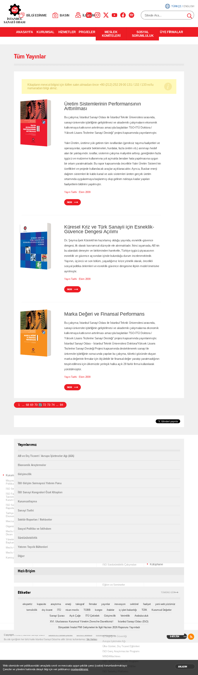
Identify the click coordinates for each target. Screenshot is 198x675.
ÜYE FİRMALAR (171, 32)
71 (40, 404)
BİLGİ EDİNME (36, 15)
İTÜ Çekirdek (92, 615)
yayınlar (105, 604)
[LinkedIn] (89, 15)
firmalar (93, 604)
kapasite (41, 604)
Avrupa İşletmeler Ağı (113, 641)
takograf (80, 604)
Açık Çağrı (75, 615)
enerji (68, 604)
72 (44, 404)
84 (61, 404)
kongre (98, 609)
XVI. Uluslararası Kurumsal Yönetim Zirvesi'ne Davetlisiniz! (81, 621)
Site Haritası (91, 639)
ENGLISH (188, 6)
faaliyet (147, 604)
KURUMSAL (45, 32)
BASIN (64, 15)
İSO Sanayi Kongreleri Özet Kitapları (40, 492)
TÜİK (144, 609)
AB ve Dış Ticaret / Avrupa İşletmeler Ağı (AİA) (46, 455)
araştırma (56, 604)
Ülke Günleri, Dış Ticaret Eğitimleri (120, 646)
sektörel (134, 604)
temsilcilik (31, 609)
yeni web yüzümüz (165, 604)
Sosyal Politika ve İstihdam (34, 528)
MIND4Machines (111, 656)
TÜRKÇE (176, 6)
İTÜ (59, 609)
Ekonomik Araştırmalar (32, 465)
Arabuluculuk (141, 615)
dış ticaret (47, 609)
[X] (106, 15)
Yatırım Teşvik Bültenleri (33, 546)
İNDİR (69, 202)
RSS (191, 637)
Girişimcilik (25, 474)
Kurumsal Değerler (161, 609)
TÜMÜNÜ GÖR (168, 592)
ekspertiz (27, 604)
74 (52, 404)
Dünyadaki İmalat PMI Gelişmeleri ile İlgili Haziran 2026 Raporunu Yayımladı (99, 627)
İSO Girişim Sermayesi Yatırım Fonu (39, 483)
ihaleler (110, 609)
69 (31, 404)
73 (48, 404)
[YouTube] (114, 15)
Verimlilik (125, 615)
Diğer (21, 556)
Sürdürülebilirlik (27, 537)
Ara (190, 16)
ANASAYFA (24, 32)
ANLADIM (182, 666)
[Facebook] (123, 15)
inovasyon (119, 604)
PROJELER (87, 32)
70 (35, 404)
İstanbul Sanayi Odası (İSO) (133, 621)
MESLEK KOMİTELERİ (111, 33)
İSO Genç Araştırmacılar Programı (120, 651)
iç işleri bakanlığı (128, 609)
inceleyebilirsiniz (79, 669)
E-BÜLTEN (174, 636)
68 (27, 404)
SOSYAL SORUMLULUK (143, 33)
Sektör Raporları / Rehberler (35, 519)
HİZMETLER (67, 32)
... (23, 404)
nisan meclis (72, 609)
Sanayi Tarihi (26, 510)
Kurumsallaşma (27, 501)
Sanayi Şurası (57, 615)
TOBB (87, 609)
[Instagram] (97, 15)
